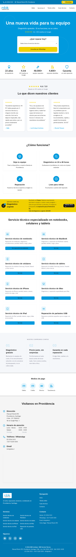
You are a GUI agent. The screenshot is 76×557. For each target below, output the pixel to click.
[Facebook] (5, 538)
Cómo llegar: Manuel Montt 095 (48, 523)
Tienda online (51, 8)
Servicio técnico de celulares (18, 264)
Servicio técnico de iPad (16, 313)
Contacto (72, 8)
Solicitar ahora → (69, 205)
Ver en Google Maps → (13, 420)
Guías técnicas (62, 8)
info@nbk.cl (10, 449)
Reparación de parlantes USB (54, 313)
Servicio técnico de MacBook (54, 239)
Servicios (41, 8)
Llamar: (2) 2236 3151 (45, 515)
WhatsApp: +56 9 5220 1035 (47, 518)
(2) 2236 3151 (9, 2)
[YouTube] (20, 538)
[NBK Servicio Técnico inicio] (5, 8)
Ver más (56, 248)
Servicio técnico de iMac (52, 288)
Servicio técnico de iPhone (17, 288)
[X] (10, 538)
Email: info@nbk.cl (44, 520)
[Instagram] (15, 538)
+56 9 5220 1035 (12, 441)
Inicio (33, 8)
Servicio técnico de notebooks (18, 239)
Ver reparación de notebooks (20, 248)
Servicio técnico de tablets (53, 264)
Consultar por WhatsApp (38, 49)
